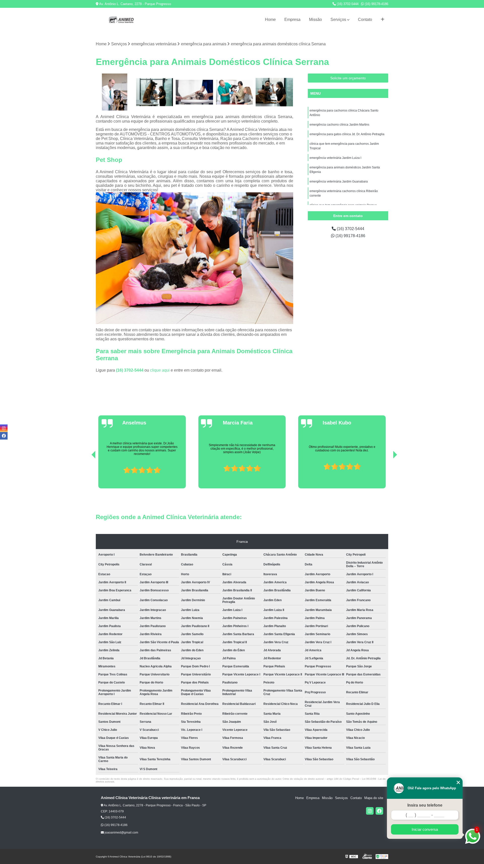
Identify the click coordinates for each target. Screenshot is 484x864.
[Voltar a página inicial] (121, 19)
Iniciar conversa (425, 829)
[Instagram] (370, 811)
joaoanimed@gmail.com (121, 832)
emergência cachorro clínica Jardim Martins (339, 124)
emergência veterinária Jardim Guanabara (339, 181)
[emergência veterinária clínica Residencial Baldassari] (114, 92)
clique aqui (160, 370)
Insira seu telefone (424, 805)
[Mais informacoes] (382, 20)
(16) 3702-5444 (347, 4)
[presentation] (86, 474)
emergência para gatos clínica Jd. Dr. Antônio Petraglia (347, 134)
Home (270, 19)
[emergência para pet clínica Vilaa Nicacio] (194, 92)
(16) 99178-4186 (376, 4)
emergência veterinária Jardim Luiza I (335, 158)
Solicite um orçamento (348, 78)
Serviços (338, 19)
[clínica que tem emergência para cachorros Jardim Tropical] (274, 92)
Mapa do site (373, 798)
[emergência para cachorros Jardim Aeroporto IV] (154, 92)
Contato (365, 19)
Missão (315, 19)
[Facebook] (379, 811)
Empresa (292, 19)
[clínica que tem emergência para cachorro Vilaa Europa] (234, 92)
